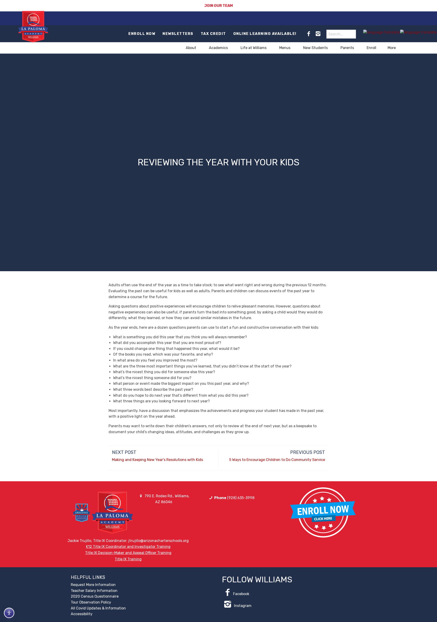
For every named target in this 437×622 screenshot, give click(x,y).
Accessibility (81, 614)
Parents (347, 48)
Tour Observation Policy (91, 602)
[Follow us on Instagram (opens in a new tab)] (318, 34)
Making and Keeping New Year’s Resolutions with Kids (157, 460)
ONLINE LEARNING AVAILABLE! (265, 33)
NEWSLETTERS (178, 33)
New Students (315, 48)
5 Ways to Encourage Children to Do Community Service (277, 460)
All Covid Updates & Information (98, 608)
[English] (381, 32)
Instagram (242, 606)
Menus (284, 48)
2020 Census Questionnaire (95, 596)
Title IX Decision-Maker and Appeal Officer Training (128, 553)
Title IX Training (128, 559)
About (191, 48)
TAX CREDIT (213, 33)
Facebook (241, 594)
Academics (218, 48)
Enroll (371, 48)
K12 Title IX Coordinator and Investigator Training (128, 546)
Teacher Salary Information (94, 590)
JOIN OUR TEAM (218, 5)
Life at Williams (254, 48)
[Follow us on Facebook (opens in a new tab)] (309, 34)
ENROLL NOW (141, 33)
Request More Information (93, 585)
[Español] (418, 32)
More (392, 48)
